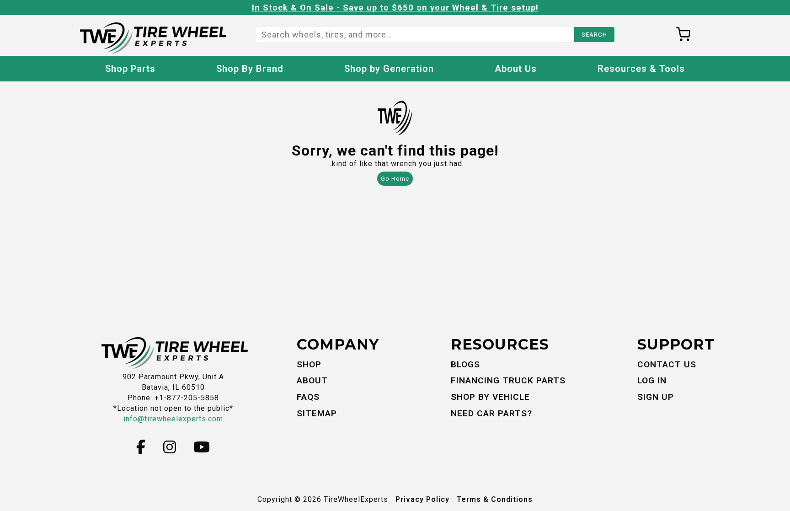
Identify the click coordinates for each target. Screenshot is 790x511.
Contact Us (666, 364)
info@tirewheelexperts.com (173, 418)
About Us (516, 68)
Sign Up (655, 397)
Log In (652, 380)
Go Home (395, 178)
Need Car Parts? (491, 413)
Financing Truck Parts (508, 380)
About (312, 380)
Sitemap (317, 413)
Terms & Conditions (495, 499)
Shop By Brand (249, 68)
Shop (309, 364)
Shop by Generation (389, 68)
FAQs (308, 397)
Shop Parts (130, 68)
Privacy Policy (422, 499)
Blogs (465, 364)
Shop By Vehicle (490, 397)
